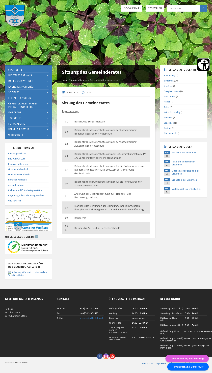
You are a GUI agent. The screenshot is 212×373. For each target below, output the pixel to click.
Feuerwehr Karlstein (18, 163)
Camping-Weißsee (17, 153)
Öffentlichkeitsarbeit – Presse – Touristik (24, 105)
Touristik (14, 118)
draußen (168, 85)
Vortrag (167, 127)
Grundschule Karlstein (19, 174)
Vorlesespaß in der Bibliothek (186, 188)
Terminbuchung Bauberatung (187, 358)
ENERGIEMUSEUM (16, 158)
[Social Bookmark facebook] (100, 356)
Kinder (167, 101)
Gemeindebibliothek (18, 169)
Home (65, 80)
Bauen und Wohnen (20, 81)
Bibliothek (169, 80)
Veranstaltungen (79, 80)
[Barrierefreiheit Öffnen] (203, 64)
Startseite (15, 69)
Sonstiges (169, 122)
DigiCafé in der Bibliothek (184, 179)
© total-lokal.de (16, 274)
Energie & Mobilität (21, 86)
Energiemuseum (172, 91)
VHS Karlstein (14, 200)
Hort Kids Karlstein (17, 179)
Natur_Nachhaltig (172, 112)
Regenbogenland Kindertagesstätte (26, 195)
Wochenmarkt (170, 133)
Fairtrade (14, 112)
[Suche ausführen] (203, 8)
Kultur (166, 106)
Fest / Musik (170, 96)
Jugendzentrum (16, 184)
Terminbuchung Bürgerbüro (188, 366)
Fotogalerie (16, 123)
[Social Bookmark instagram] (106, 356)
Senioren (168, 117)
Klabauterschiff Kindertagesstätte (25, 190)
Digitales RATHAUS (20, 75)
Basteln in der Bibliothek (184, 152)
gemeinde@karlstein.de (92, 317)
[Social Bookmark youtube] (112, 356)
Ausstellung (169, 75)
